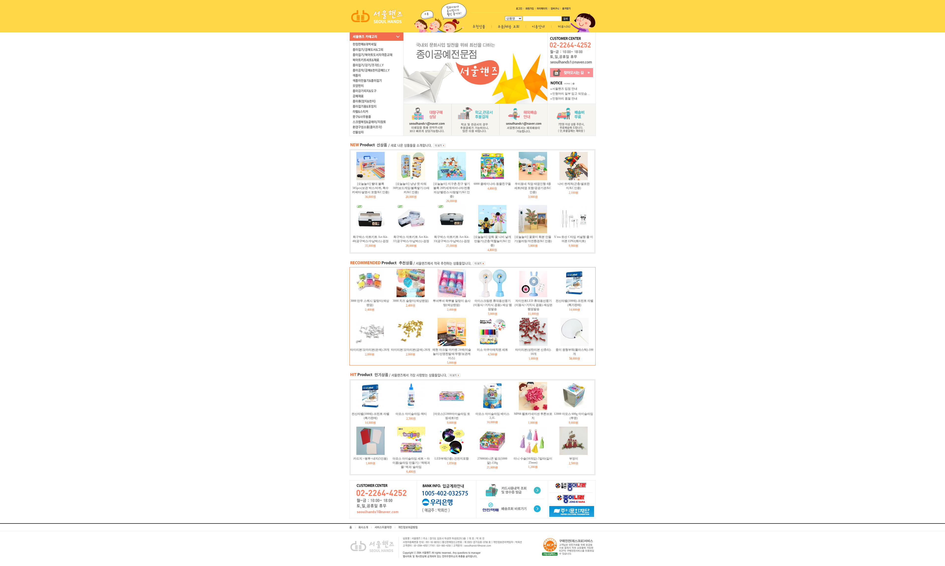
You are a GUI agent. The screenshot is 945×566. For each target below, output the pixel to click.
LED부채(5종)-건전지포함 (452, 458)
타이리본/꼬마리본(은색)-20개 (369, 349)
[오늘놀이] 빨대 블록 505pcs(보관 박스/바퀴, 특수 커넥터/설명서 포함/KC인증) (370, 188)
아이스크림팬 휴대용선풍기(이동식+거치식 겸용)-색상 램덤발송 (492, 305)
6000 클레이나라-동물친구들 (492, 184)
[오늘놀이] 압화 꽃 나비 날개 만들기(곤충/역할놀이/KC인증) (492, 241)
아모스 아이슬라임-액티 (411, 414)
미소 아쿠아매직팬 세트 (492, 349)
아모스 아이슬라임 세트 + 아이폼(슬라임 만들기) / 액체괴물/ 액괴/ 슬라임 (411, 463)
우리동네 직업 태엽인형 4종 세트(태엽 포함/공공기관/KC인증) (532, 188)
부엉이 (573, 458)
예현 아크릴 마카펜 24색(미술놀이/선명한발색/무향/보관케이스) (451, 354)
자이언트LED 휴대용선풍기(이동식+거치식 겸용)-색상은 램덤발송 (533, 305)
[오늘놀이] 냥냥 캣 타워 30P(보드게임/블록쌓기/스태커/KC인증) (411, 188)
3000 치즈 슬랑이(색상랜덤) (411, 301)
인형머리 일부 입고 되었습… (571, 93)
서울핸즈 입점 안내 (564, 88)
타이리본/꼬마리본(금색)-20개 (410, 349)
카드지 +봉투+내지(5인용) (370, 458)
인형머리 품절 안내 (564, 98)
